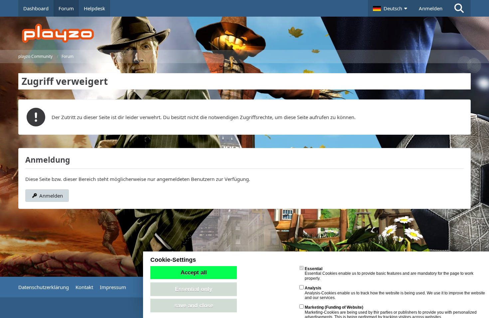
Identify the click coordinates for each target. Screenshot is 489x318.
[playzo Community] (249, 33)
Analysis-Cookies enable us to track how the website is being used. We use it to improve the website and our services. (395, 293)
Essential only (193, 289)
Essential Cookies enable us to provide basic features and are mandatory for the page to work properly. (389, 273)
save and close (193, 305)
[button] (391, 8)
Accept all (194, 272)
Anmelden (430, 8)
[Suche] (459, 8)
